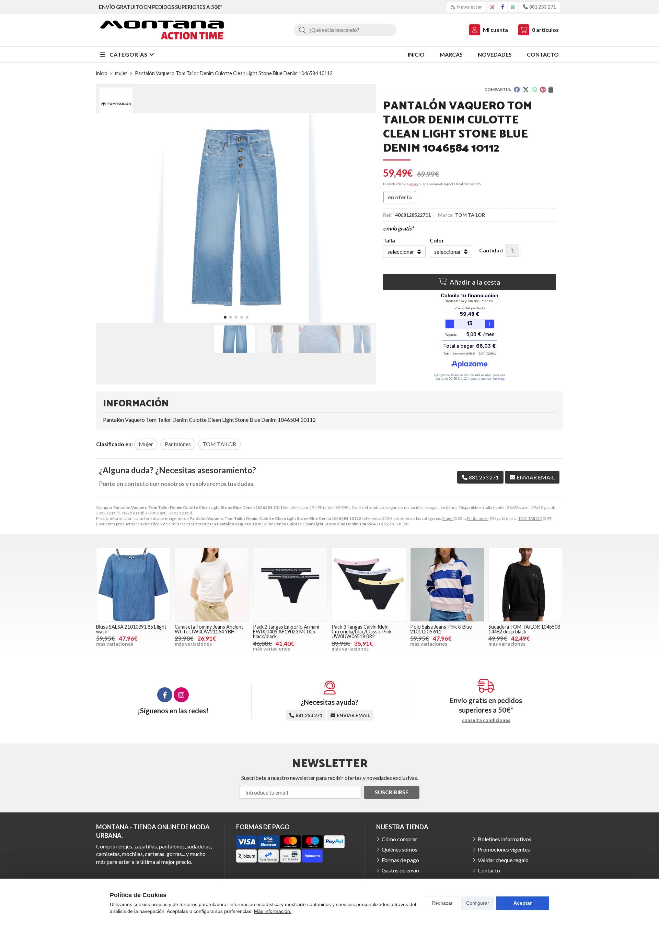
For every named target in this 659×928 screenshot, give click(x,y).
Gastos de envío (400, 870)
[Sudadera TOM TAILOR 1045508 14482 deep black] (526, 584)
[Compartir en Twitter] (526, 89)
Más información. (272, 911)
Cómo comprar (399, 839)
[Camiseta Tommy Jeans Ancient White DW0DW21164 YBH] (212, 584)
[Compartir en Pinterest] (543, 89)
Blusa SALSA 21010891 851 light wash (131, 629)
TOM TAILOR (530, 518)
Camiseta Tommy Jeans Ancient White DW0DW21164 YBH (209, 629)
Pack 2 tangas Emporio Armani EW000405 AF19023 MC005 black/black (286, 632)
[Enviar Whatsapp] (513, 7)
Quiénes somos (399, 849)
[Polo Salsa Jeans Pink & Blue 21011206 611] (447, 584)
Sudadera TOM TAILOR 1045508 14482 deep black (524, 629)
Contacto (489, 870)
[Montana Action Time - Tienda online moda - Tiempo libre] (162, 30)
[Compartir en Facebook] (517, 89)
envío (413, 184)
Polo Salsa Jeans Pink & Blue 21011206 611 (441, 629)
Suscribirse (391, 792)
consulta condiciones (486, 720)
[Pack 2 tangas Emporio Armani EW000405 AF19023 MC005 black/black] (290, 584)
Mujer (447, 518)
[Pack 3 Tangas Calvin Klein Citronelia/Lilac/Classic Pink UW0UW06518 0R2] (369, 584)
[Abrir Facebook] (502, 7)
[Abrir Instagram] (492, 7)
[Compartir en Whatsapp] (534, 89)
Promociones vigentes (504, 849)
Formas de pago (400, 860)
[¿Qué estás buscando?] (344, 29)
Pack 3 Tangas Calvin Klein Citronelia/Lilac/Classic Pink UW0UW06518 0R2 (362, 632)
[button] (225, 317)
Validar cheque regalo (503, 860)
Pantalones (477, 518)
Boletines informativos (504, 839)
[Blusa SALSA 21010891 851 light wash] (133, 584)
